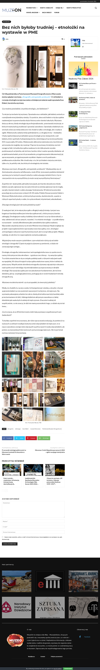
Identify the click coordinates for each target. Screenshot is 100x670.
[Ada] (3, 39)
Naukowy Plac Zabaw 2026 (81, 79)
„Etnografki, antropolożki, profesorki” (36, 97)
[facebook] (83, 46)
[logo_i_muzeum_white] (50, 581)
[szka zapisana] (50, 607)
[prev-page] (3, 490)
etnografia (10, 429)
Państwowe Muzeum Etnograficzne (52, 429)
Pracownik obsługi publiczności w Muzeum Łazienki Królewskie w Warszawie (14, 452)
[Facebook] (80, 637)
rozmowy (6, 22)
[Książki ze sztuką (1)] (83, 607)
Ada (7, 39)
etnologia (18, 429)
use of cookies (58, 668)
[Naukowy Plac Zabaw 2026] (83, 69)
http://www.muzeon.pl (87, 43)
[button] (95, 7)
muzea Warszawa (35, 429)
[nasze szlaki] (16, 581)
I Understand (68, 668)
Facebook (87, 637)
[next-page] (6, 490)
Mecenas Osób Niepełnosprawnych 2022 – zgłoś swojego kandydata (50, 451)
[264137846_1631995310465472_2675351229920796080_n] (83, 581)
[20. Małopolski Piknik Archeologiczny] (73, 114)
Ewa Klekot (25, 429)
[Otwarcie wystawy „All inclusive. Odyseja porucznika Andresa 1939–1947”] (55, 470)
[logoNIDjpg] (16, 607)
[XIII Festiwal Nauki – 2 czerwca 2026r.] (73, 142)
